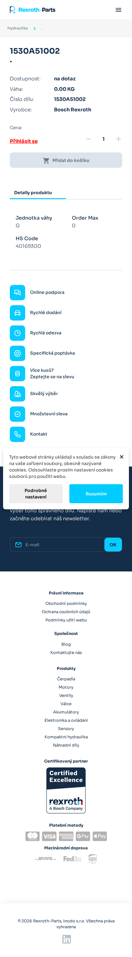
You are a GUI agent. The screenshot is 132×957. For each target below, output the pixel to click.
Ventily (66, 695)
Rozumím (96, 493)
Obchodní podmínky (66, 603)
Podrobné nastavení (36, 494)
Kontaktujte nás (66, 652)
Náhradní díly (66, 745)
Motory (66, 687)
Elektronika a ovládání (66, 720)
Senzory (66, 728)
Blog (66, 644)
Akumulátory (66, 712)
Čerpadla (66, 679)
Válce (66, 703)
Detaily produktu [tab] (33, 192)
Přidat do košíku (66, 160)
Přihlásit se (24, 141)
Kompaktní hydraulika (66, 737)
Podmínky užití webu (66, 620)
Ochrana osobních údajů (66, 611)
